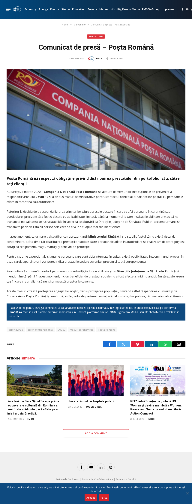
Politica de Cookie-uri (68, 479)
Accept (90, 497)
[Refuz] (187, 493)
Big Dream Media (128, 9)
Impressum (169, 9)
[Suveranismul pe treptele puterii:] (96, 380)
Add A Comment (96, 433)
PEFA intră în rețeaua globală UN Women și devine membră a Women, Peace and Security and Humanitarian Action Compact (156, 407)
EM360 (99, 58)
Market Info (107, 9)
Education (79, 9)
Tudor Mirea (94, 406)
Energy (43, 9)
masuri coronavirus (81, 329)
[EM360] (17, 9)
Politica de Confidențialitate (97, 479)
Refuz (103, 497)
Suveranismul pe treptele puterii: (91, 401)
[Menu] (8, 9)
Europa (92, 9)
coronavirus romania (40, 329)
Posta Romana (107, 329)
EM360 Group (151, 9)
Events (54, 9)
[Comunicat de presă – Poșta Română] (96, 119)
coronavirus (15, 329)
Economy (31, 9)
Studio (65, 9)
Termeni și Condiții (126, 479)
